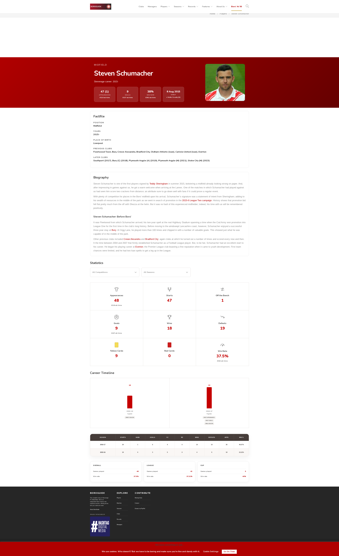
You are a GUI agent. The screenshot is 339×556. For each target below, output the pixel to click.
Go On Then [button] (229, 551)
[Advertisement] (169, 37)
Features (206, 6)
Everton (139, 247)
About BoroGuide (94, 509)
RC (182, 437)
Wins (197, 437)
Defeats (211, 437)
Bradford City (151, 239)
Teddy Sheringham (159, 183)
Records (191, 6)
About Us (220, 6)
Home (212, 13)
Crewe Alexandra (132, 239)
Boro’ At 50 (236, 6)
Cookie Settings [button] (210, 551)
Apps (227, 437)
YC (167, 437)
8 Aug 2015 (173, 91)
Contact (137, 503)
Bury (114, 230)
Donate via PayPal (140, 508)
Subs (138, 437)
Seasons (177, 6)
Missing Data (138, 497)
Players (164, 6)
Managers (152, 6)
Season (103, 437)
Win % (241, 437)
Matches (119, 503)
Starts (123, 437)
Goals (152, 437)
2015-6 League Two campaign (197, 200)
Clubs (141, 6)
